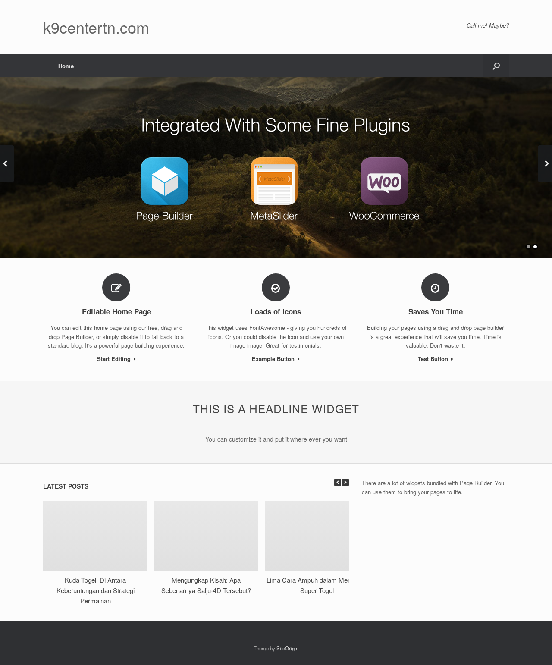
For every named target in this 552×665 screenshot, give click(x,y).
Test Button (434, 358)
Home (66, 66)
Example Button (274, 358)
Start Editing (114, 358)
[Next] (345, 482)
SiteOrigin (287, 648)
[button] (496, 65)
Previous (7, 163)
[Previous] (337, 482)
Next (545, 163)
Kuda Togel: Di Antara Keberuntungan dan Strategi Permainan (95, 590)
